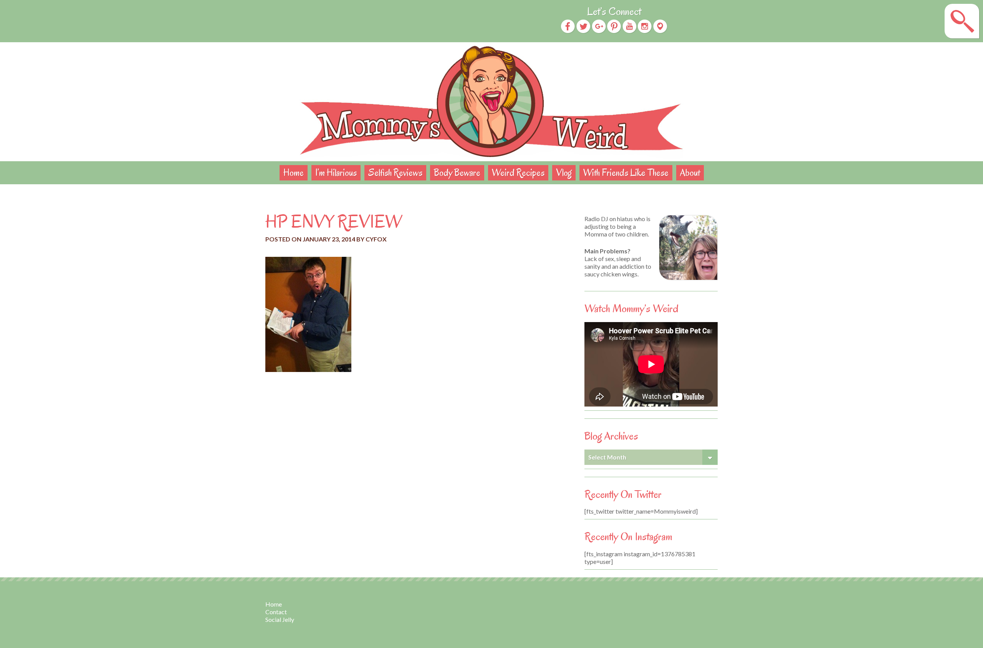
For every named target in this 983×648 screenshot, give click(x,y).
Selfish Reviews (395, 172)
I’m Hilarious (336, 172)
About (690, 172)
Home (293, 172)
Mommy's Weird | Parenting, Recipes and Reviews (491, 101)
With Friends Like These (626, 172)
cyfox (376, 239)
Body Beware (457, 172)
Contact (276, 611)
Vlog (564, 172)
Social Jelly (279, 619)
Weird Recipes (518, 172)
